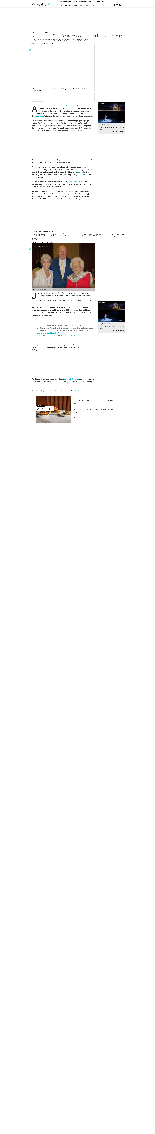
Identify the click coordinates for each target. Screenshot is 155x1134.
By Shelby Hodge (35, 43)
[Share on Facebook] (30, 46)
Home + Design (69, 5)
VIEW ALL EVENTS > (118, 131)
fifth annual (39, 116)
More (103, 5)
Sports (94, 5)
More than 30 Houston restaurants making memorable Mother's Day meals (93, 410)
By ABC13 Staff (35, 242)
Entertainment (83, 1)
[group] (37, 97)
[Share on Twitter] (30, 50)
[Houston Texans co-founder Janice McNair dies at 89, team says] (63, 267)
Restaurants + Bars (65, 1)
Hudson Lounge (66, 106)
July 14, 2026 (71, 335)
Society (62, 5)
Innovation (87, 5)
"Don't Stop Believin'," (76, 182)
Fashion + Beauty (78, 5)
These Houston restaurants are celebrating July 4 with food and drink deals (93, 402)
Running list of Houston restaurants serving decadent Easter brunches (93, 418)
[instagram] (120, 5)
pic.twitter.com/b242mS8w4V (48, 333)
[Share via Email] (30, 53)
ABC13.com (79, 391)
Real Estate (97, 1)
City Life (74, 1)
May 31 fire (82, 174)
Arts (103, 1)
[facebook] (114, 5)
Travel (90, 1)
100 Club (80, 172)
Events (99, 5)
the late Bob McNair (71, 379)
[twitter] (117, 5)
